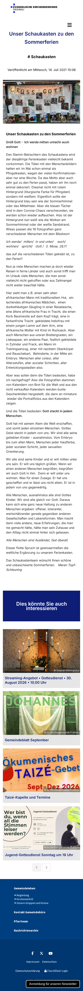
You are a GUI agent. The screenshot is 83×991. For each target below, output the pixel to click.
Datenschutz (49, 961)
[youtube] (50, 953)
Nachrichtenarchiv (26, 930)
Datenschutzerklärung (27, 971)
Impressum (32, 961)
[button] (41, 24)
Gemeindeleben (24, 888)
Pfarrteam (21, 921)
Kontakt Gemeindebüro (29, 912)
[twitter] (41, 953)
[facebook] (32, 953)
